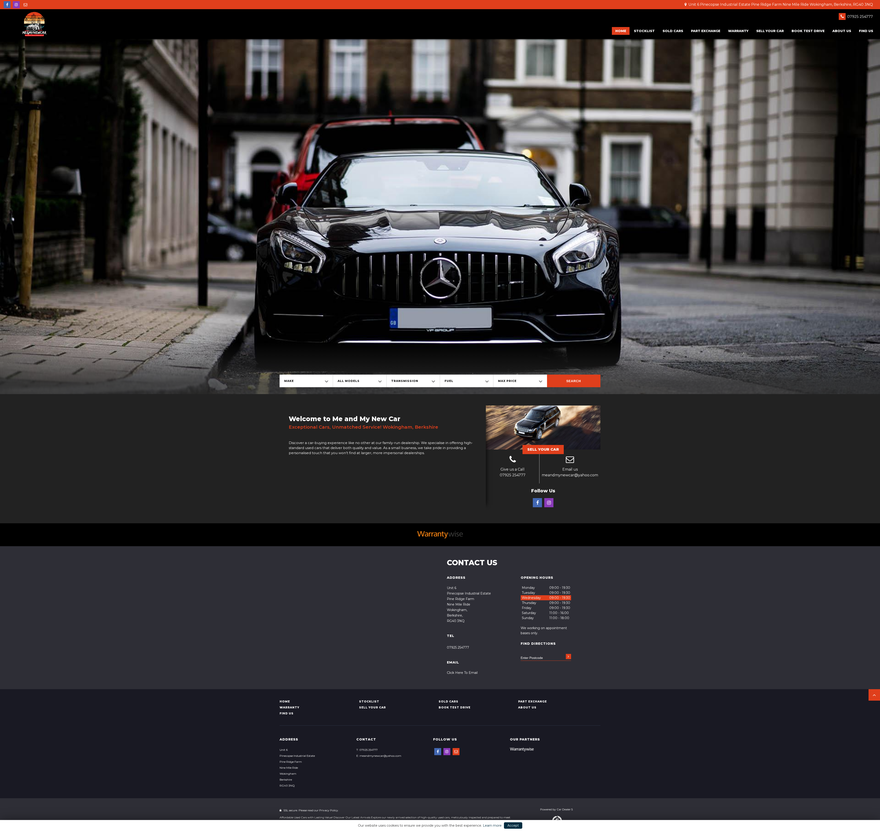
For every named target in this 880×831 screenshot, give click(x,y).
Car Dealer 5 (565, 809)
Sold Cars (673, 31)
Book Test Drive (808, 31)
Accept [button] (513, 825)
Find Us (866, 31)
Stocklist (644, 31)
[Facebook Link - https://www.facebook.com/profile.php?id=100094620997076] (7, 4)
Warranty (738, 31)
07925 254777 (859, 16)
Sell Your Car (543, 449)
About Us (841, 31)
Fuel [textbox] (449, 381)
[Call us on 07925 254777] (512, 460)
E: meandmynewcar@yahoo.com (378, 755)
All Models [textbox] (349, 381)
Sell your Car (770, 31)
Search (573, 381)
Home (620, 31)
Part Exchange (705, 31)
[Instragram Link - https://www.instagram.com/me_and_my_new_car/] (16, 4)
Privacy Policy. (329, 810)
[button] (874, 695)
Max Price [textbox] (507, 381)
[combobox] (306, 381)
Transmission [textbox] (404, 381)
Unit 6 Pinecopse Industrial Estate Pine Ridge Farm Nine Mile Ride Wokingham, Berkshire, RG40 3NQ (780, 4)
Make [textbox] (289, 381)
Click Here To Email (462, 673)
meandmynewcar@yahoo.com (570, 475)
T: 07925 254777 (367, 749)
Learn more (492, 825)
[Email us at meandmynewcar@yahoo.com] (25, 4)
